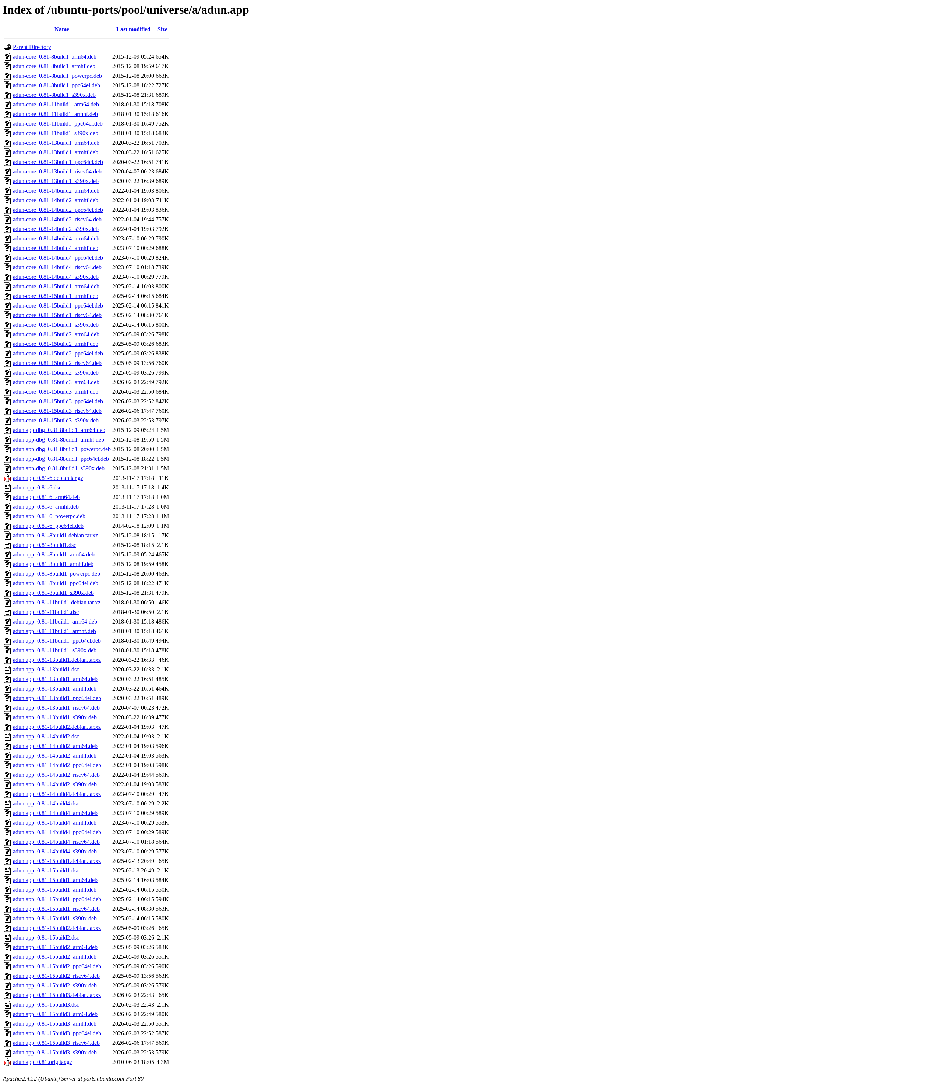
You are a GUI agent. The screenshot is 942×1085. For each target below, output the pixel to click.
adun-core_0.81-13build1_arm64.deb (56, 143)
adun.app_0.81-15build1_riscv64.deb (56, 909)
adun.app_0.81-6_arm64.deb (46, 497)
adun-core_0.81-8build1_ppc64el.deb (56, 85)
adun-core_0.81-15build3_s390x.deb (56, 420)
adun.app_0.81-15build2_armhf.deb (54, 957)
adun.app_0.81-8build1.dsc (44, 545)
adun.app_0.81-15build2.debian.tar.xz (57, 928)
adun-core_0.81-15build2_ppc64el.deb (58, 353)
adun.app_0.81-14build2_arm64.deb (55, 746)
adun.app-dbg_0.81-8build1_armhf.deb (58, 439)
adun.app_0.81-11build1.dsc (46, 612)
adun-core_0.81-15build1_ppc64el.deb (58, 305)
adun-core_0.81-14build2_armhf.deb (55, 200)
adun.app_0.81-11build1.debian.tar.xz (56, 602)
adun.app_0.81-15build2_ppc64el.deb (57, 966)
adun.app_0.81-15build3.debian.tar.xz (57, 995)
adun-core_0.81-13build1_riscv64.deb (57, 171)
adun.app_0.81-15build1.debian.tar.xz (57, 861)
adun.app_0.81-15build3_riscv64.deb (56, 1043)
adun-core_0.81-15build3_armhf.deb (55, 392)
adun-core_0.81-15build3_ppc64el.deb (58, 401)
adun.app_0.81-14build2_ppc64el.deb (57, 765)
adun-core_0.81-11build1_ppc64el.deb (58, 123)
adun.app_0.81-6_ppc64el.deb (48, 526)
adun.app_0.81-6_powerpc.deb (49, 516)
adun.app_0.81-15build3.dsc (46, 1004)
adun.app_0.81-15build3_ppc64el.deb (57, 1033)
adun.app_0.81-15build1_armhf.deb (54, 889)
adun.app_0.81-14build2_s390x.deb (55, 784)
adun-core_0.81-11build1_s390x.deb (55, 133)
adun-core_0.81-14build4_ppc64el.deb (58, 257)
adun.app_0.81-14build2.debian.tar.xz (57, 727)
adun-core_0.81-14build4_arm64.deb (56, 238)
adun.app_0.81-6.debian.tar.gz (48, 478)
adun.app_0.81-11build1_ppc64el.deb (57, 641)
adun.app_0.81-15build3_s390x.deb (55, 1052)
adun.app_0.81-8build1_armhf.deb (53, 564)
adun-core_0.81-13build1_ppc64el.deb (58, 162)
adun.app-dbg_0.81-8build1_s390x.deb (59, 468)
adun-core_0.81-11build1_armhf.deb (55, 114)
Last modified (133, 29)
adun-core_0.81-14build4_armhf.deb (55, 248)
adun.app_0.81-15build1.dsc (46, 870)
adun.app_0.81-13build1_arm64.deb (55, 679)
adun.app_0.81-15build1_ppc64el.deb (57, 899)
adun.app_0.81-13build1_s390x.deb (55, 717)
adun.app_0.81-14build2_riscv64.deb (56, 775)
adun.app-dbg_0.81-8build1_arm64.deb (59, 430)
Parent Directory (32, 47)
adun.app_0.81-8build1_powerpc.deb (56, 573)
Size (162, 29)
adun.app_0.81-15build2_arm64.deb (55, 947)
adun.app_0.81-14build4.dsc (46, 803)
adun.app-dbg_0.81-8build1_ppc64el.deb (61, 459)
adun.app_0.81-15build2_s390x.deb (55, 985)
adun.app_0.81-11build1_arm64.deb (55, 621)
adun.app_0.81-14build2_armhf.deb (54, 755)
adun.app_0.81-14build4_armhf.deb (54, 822)
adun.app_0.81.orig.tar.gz (42, 1062)
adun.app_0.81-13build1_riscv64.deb (56, 708)
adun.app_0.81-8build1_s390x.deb (53, 593)
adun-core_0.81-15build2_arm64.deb (56, 334)
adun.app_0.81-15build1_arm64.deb (55, 880)
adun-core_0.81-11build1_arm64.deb (56, 104)
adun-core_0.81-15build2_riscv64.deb (57, 363)
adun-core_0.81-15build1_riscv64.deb (57, 315)
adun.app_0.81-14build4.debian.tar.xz (57, 794)
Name (61, 29)
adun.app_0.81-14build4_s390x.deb (55, 851)
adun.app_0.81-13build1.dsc (46, 669)
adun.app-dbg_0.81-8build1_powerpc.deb (62, 449)
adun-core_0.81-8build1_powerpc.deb (57, 76)
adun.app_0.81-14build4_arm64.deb (55, 813)
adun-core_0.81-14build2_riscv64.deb (57, 219)
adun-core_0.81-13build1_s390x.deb (56, 181)
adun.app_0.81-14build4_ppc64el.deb (57, 832)
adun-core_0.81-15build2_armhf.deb (55, 344)
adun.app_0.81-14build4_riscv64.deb (56, 842)
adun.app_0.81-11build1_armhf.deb (54, 631)
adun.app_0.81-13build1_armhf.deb (54, 688)
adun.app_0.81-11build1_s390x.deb (54, 650)
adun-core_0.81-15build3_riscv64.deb (57, 411)
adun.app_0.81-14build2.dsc (46, 736)
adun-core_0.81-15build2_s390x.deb (56, 372)
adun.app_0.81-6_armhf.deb (46, 506)
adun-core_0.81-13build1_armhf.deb (55, 152)
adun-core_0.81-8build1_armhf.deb (54, 66)
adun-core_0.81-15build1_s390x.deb (56, 325)
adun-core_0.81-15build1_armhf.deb (55, 296)
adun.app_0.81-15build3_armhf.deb (54, 1024)
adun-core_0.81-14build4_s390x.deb (56, 277)
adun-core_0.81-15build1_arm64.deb (56, 286)
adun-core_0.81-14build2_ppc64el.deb (58, 210)
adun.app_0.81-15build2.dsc (46, 937)
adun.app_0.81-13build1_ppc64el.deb (57, 698)
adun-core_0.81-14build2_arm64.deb (56, 190)
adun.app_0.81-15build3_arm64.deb (55, 1014)
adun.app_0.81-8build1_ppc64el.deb (55, 583)
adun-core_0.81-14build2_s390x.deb (56, 229)
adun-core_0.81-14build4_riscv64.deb (57, 267)
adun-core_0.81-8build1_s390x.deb (54, 95)
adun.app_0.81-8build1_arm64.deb (54, 554)
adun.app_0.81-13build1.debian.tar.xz (57, 660)
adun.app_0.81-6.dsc (37, 487)
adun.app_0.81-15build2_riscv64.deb (56, 976)
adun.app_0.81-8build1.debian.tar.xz (55, 535)
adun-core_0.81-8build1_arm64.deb (54, 56)
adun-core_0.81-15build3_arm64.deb (56, 382)
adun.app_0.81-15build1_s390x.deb (55, 918)
